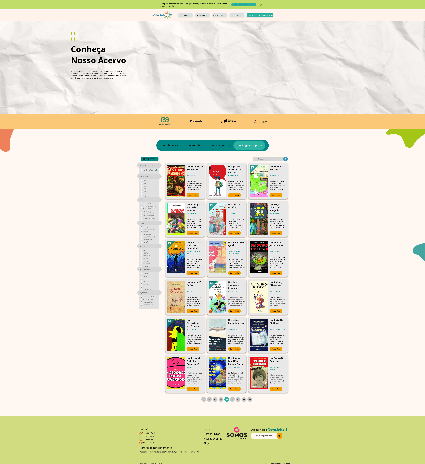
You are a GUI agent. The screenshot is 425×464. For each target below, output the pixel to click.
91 (238, 399)
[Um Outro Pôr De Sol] (176, 297)
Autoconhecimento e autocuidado (149, 207)
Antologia (146, 261)
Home (185, 15)
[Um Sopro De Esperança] (259, 374)
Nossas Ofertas (219, 15)
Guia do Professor (148, 170)
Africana (145, 284)
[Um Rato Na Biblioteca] (259, 335)
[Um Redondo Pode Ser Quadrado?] (176, 374)
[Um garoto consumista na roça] (217, 181)
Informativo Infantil (148, 297)
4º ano (145, 189)
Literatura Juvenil (148, 305)
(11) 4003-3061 (148, 439)
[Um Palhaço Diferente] (259, 297)
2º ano (145, 183)
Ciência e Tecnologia (149, 218)
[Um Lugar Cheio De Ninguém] (259, 219)
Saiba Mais (193, 195)
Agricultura (146, 287)
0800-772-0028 (148, 436)
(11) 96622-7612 (148, 433)
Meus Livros (197, 145)
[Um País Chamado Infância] (217, 297)
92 (244, 399)
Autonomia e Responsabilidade (148, 212)
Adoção (145, 276)
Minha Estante (172, 145)
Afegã (144, 281)
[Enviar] (279, 436)
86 (209, 399)
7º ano (145, 197)
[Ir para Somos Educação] (236, 433)
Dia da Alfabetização (149, 237)
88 (221, 399)
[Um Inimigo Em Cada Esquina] (176, 219)
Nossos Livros (202, 15)
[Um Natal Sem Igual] (217, 258)
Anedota (145, 258)
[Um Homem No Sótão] (259, 181)
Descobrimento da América (148, 231)
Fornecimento (221, 145)
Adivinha (145, 253)
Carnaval (145, 227)
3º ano (145, 186)
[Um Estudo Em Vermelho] (176, 181)
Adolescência (147, 279)
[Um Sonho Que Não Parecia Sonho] (217, 374)
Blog (237, 15)
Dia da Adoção (147, 234)
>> (250, 399)
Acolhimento (147, 274)
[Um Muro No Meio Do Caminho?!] (176, 258)
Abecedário (146, 250)
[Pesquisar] (285, 159)
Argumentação (147, 204)
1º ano (145, 181)
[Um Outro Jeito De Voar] (259, 258)
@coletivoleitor (148, 442)
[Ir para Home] (162, 15)
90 (232, 399)
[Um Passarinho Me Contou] (176, 335)
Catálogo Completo (249, 145)
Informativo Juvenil (148, 299)
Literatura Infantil (148, 302)
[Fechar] (261, 4)
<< (204, 399)
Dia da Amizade (148, 240)
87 (215, 399)
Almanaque (146, 256)
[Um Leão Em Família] (217, 219)
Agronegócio (147, 289)
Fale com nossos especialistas (244, 5)
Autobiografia (147, 264)
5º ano (145, 191)
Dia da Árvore (147, 242)
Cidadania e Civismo (149, 216)
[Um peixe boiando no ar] (217, 335)
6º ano (145, 194)
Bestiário (145, 266)
